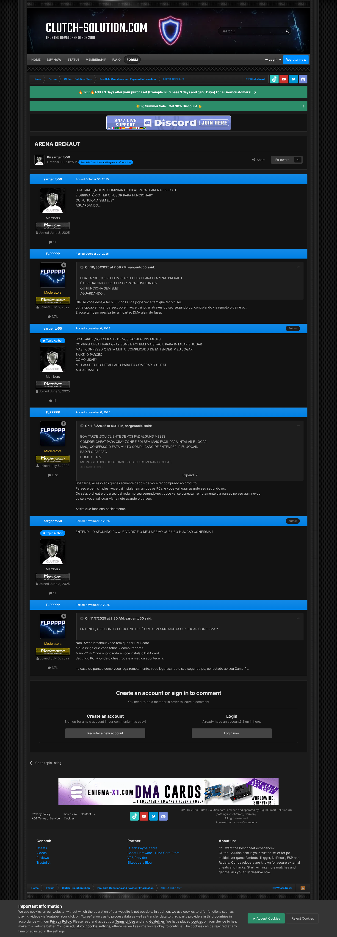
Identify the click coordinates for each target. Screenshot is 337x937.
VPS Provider (137, 858)
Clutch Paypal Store (142, 848)
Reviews (42, 858)
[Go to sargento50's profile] (39, 160)
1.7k (54, 316)
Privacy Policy (41, 814)
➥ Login (272, 59)
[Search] (287, 31)
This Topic (270, 31)
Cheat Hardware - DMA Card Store (153, 853)
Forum (132, 59)
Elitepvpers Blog (139, 862)
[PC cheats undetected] (168, 122)
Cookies (69, 818)
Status (73, 59)
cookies (197, 921)
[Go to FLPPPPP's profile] (52, 275)
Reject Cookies (302, 918)
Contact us (88, 814)
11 (54, 242)
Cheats (41, 848)
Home (36, 59)
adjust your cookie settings (90, 926)
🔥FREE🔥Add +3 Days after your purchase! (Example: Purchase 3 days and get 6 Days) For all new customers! (165, 92)
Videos (41, 853)
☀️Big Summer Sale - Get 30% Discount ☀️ (168, 106)
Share (260, 160)
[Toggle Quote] (82, 267)
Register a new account (105, 733)
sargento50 (53, 179)
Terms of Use (125, 921)
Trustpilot (43, 862)
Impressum (70, 814)
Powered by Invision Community (236, 822)
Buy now (54, 59)
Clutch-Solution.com (212, 810)
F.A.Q (116, 59)
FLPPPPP (53, 254)
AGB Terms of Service (46, 818)
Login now (232, 733)
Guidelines (157, 921)
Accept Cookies (268, 918)
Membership (96, 59)
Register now (296, 59)
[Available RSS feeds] (303, 888)
